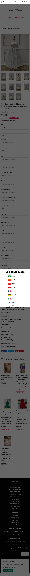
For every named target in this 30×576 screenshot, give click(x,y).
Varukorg (26, 2)
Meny (4, 2)
